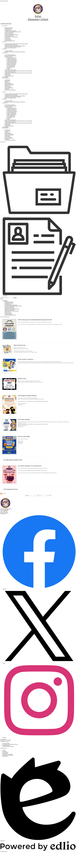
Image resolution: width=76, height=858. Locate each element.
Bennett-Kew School (8, 27)
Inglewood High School (9, 35)
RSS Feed (4, 493)
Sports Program (7, 73)
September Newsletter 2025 (12, 58)
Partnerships (9, 67)
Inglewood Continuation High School (11, 34)
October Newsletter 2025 (11, 59)
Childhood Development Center (10, 30)
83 (46, 495)
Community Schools (8, 56)
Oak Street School (8, 39)
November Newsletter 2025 (12, 60)
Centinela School (8, 29)
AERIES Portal (7, 79)
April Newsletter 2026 (11, 65)
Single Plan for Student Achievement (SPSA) (13, 46)
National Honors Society (9, 75)
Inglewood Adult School (9, 33)
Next (50, 495)
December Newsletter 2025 (12, 61)
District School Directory (9, 83)
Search (1, 297)
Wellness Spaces (8, 74)
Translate (8, 740)
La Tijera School (8, 38)
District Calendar (8, 82)
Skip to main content (4, 0)
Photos (8, 68)
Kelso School (7, 37)
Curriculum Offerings (8, 50)
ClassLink (6, 81)
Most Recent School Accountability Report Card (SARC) (15, 45)
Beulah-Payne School (9, 28)
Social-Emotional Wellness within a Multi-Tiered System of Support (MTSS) (18, 72)
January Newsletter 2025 (11, 62)
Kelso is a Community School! (10, 47)
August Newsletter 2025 (11, 57)
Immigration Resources (9, 84)
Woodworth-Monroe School (10, 40)
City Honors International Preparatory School (13, 31)
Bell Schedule (7, 80)
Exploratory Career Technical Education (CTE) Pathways (15, 51)
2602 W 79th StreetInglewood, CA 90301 (4, 512)
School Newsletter (8, 86)
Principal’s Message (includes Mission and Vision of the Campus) (16, 43)
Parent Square (7, 85)
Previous (27, 495)
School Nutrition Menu (9, 87)
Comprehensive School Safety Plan (11, 44)
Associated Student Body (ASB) (10, 55)
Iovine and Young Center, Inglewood (11, 36)
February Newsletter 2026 (11, 63)
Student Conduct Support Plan (10, 71)
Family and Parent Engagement (10, 69)
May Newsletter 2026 (11, 66)
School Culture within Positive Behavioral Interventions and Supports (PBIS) (18, 70)
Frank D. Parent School (9, 32)
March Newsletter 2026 (11, 64)
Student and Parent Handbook (10, 89)
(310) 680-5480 (6, 509)
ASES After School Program (10, 54)
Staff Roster (7, 88)
